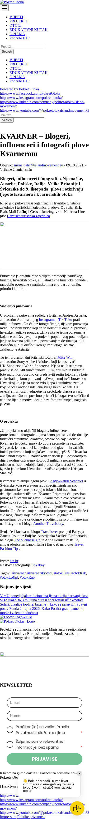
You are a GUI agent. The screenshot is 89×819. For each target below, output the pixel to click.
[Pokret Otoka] (12, 2)
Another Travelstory (48, 524)
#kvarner (18, 573)
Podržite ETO (19, 38)
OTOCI (15, 25)
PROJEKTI (18, 21)
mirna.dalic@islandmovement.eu (38, 165)
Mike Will (64, 357)
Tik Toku (65, 320)
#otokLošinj (9, 577)
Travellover (49, 532)
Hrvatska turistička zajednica (28, 216)
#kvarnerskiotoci (39, 573)
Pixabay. (39, 565)
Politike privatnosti (31, 817)
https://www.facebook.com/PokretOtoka (30, 93)
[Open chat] (77, 808)
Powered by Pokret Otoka (19, 89)
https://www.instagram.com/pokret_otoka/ (31, 98)
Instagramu (47, 320)
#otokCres (62, 573)
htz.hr (14, 561)
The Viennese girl (27, 540)
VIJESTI (16, 17)
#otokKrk (78, 573)
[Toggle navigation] (4, 7)
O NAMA (17, 34)
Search (7, 51)
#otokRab (27, 577)
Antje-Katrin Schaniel (66, 481)
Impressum (8, 817)
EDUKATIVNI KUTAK (28, 30)
